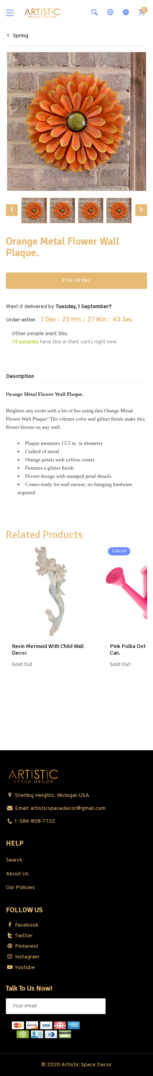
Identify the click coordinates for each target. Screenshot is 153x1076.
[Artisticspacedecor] (42, 13)
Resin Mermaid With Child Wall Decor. (48, 649)
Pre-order (76, 280)
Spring (20, 36)
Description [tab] (20, 376)
